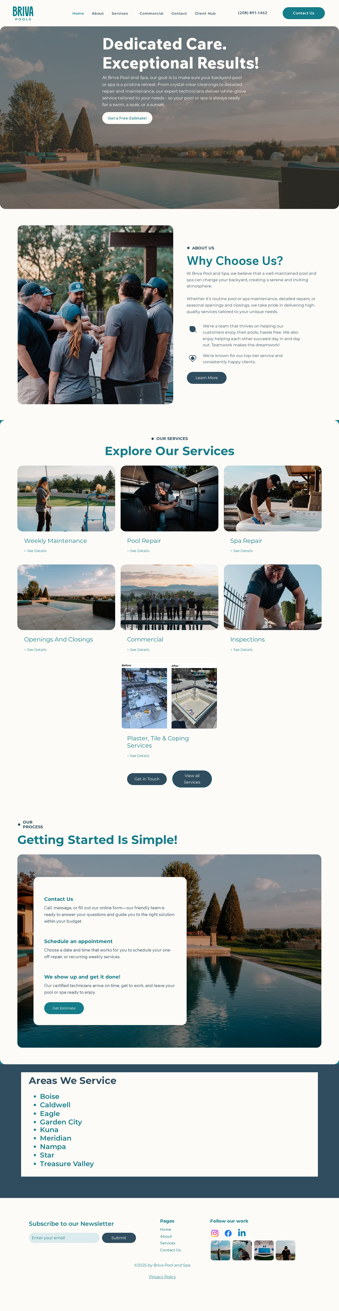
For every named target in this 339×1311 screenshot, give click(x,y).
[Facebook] (228, 1233)
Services (167, 1242)
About (166, 1236)
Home (165, 1229)
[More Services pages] (131, 13)
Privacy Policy (162, 1276)
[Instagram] (214, 1233)
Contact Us (170, 1249)
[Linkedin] (241, 1233)
